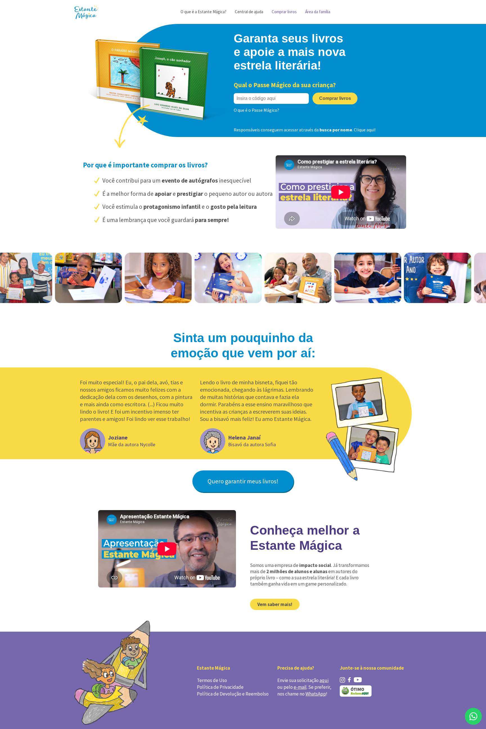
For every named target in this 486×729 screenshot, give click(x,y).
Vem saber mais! (274, 604)
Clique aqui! (364, 130)
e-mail (300, 687)
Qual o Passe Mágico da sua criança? (285, 85)
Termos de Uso (212, 680)
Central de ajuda (249, 11)
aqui (324, 680)
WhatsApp (315, 694)
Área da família (317, 11)
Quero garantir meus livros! (243, 481)
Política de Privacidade (220, 687)
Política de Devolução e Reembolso (233, 694)
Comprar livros (284, 11)
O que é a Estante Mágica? (203, 11)
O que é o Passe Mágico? (256, 110)
